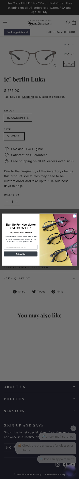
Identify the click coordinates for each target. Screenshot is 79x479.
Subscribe (20, 253)
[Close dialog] (74, 216)
